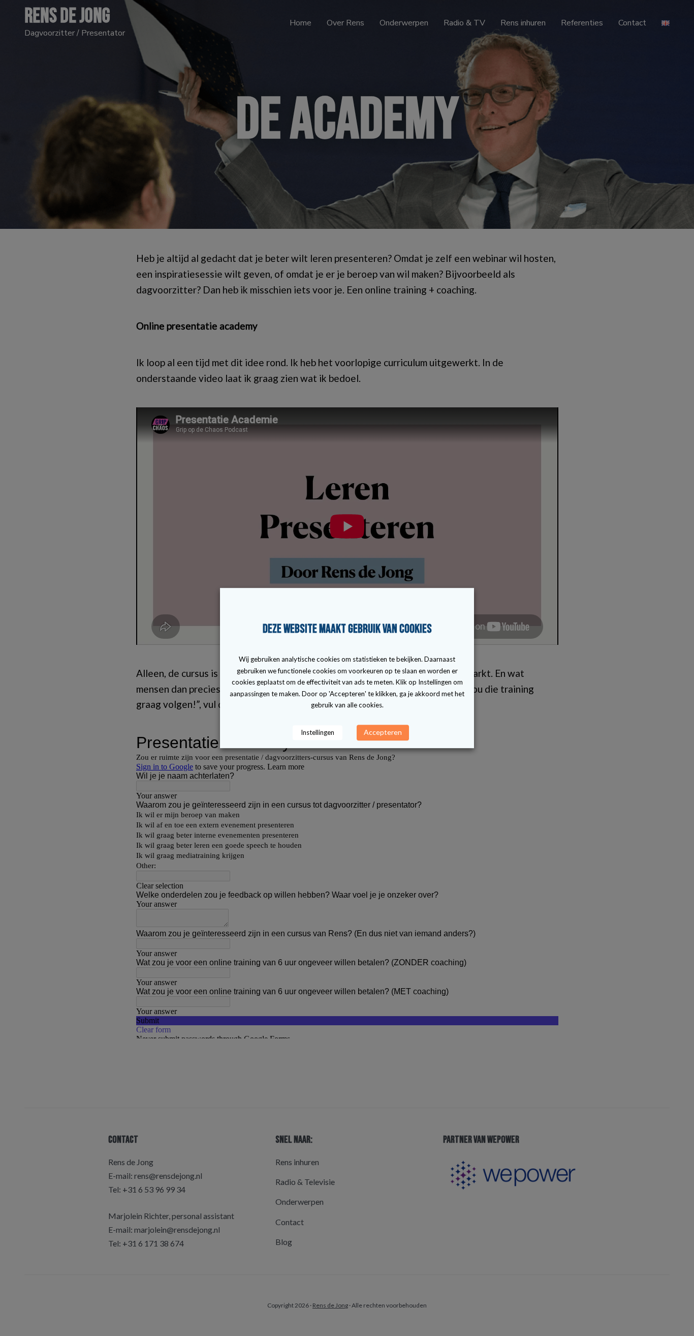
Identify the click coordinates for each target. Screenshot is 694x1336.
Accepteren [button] (383, 732)
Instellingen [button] (317, 732)
